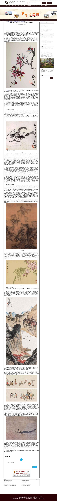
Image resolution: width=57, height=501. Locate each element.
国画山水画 (35, 5)
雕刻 (46, 70)
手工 (48, 70)
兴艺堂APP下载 (36, 0)
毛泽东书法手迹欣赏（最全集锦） (26, 485)
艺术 (7, 90)
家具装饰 (51, 71)
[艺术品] (10, 2)
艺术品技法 (44, 71)
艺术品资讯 (23, 5)
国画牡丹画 (41, 5)
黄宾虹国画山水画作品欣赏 (7, 481)
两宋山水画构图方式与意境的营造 (8, 480)
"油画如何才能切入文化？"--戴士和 (46, 43)
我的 (49, 2)
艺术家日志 (48, 71)
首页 (7, 5)
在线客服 (31, 0)
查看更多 (51, 34)
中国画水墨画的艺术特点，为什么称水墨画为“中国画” (19, 21)
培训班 (42, 71)
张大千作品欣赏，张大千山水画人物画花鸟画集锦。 (10, 485)
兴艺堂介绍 (46, 5)
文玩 (50, 70)
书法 (43, 70)
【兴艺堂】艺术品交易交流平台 (24, 496)
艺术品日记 (11, 5)
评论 (34, 467)
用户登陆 (41, 0)
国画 (41, 70)
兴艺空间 (29, 5)
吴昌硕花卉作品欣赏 (24, 481)
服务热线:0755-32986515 (48, 0)
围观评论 (7, 456)
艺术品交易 (17, 5)
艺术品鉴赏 (11, 21)
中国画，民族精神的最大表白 (25, 480)
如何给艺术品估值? (44, 44)
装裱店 (52, 70)
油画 (45, 70)
